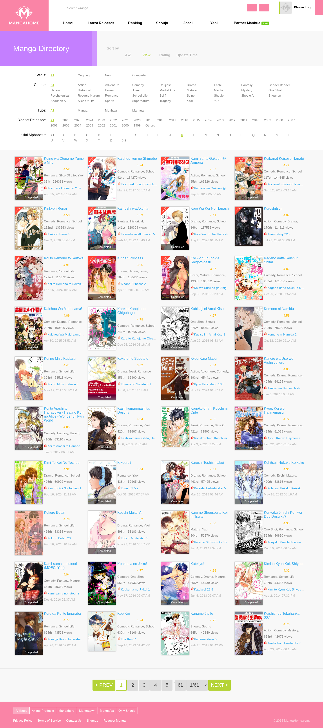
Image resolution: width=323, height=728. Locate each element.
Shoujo (162, 23)
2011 (243, 120)
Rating (164, 55)
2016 (184, 120)
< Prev (104, 685)
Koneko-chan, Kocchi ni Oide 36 (216, 438)
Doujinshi (166, 85)
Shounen (275, 95)
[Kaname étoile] (175, 633)
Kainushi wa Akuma (132, 208)
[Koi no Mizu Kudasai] (29, 378)
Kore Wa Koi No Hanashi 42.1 (214, 234)
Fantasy (246, 85)
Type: (42, 110)
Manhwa (111, 110)
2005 (65, 125)
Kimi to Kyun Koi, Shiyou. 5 (286, 589)
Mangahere (66, 710)
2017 (172, 120)
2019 (148, 120)
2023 (101, 120)
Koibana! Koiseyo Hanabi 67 (287, 184)
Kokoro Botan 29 (59, 538)
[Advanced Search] (252, 7)
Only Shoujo (126, 710)
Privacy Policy (22, 720)
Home (68, 23)
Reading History (319, 7)
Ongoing (84, 75)
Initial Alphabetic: (33, 135)
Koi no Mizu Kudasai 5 (62, 384)
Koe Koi (123, 613)
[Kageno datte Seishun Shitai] (249, 278)
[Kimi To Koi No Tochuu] (29, 482)
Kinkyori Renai (55, 208)
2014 (208, 120)
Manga (82, 110)
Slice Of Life (86, 101)
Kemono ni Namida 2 (282, 334)
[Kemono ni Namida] (249, 328)
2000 (125, 125)
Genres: (40, 85)
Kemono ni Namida (279, 309)
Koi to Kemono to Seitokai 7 (66, 284)
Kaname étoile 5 (205, 639)
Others (150, 125)
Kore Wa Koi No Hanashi (210, 208)
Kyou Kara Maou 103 (208, 384)
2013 (220, 120)
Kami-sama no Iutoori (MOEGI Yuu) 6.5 (74, 593)
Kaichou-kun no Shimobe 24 (140, 184)
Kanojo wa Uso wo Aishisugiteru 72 (291, 388)
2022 (113, 120)
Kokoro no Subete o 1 (136, 384)
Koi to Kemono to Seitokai (64, 258)
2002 (101, 125)
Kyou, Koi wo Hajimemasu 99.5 (289, 438)
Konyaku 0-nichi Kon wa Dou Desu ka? (283, 514)
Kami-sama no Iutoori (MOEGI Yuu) (60, 566)
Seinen (191, 95)
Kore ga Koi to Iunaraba (62, 613)
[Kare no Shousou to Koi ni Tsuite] (175, 532)
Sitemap (92, 720)
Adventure (112, 85)
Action (82, 85)
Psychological (60, 95)
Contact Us (74, 720)
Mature (192, 90)
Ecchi (217, 85)
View (146, 55)
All (52, 75)
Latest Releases (101, 23)
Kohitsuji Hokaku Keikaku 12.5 (288, 488)
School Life (140, 95)
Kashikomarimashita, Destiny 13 (143, 438)
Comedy (138, 85)
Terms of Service (49, 720)
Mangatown (87, 710)
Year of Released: (32, 120)
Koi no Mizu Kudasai (60, 358)
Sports (109, 101)
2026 (65, 120)
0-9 (124, 140)
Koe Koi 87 (128, 639)
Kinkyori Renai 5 (58, 234)
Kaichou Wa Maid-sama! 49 (66, 334)
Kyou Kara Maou (204, 358)
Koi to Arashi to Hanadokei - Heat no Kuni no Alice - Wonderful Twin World (64, 414)
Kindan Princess (130, 258)
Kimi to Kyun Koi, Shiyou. (283, 564)
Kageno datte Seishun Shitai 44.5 (290, 288)
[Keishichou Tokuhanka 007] (249, 633)
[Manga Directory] (264, 7)
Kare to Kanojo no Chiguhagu (131, 311)
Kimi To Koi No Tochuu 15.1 (66, 488)
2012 (232, 120)
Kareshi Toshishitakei (207, 462)
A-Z (128, 55)
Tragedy (165, 101)
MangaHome (24, 15)
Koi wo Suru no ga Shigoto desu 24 (218, 288)
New (108, 75)
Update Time (187, 55)
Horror (109, 90)
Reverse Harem (89, 95)
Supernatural (141, 101)
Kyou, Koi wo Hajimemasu (274, 410)
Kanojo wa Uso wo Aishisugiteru (278, 360)
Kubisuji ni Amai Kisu (207, 309)
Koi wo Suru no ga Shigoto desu (205, 260)
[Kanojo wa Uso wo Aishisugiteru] (249, 378)
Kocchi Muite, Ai (129, 512)
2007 (291, 120)
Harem (55, 90)
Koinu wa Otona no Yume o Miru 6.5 (72, 188)
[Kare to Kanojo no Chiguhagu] (102, 328)
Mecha (218, 90)
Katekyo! (197, 564)
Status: (40, 75)
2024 (89, 120)
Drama (191, 85)
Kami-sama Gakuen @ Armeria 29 (218, 188)
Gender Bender (279, 85)
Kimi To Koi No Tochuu (62, 462)
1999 (137, 125)
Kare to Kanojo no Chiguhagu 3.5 (144, 338)
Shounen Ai (58, 101)
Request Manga (114, 720)
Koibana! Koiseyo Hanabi (284, 158)
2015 (196, 120)
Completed (139, 75)
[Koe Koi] (102, 631)
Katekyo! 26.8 (203, 589)
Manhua (138, 110)
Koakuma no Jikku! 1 (135, 589)
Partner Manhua (251, 23)
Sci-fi (163, 95)
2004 (77, 125)
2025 (77, 120)
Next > (219, 685)
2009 (267, 120)
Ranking (135, 23)
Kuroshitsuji (273, 208)
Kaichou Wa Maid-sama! (63, 309)
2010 (255, 120)
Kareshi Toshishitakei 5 (210, 488)
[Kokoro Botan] (29, 533)
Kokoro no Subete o (132, 358)
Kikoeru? (124, 462)
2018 (160, 120)
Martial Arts (167, 90)
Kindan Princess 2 (133, 284)
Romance (111, 95)
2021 (125, 120)
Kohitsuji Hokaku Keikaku (284, 462)
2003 (89, 125)
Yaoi (214, 23)
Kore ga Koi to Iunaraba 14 (66, 639)
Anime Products (43, 710)
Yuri (216, 101)
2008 (279, 120)
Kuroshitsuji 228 (278, 234)
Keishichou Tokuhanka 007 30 (288, 643)
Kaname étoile (202, 613)
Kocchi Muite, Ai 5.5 (134, 538)
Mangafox (107, 710)
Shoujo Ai (247, 95)
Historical (84, 90)
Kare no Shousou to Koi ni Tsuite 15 (219, 542)
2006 (54, 125)
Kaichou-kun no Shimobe (137, 158)
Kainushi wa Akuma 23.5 (138, 234)
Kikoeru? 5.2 (129, 488)
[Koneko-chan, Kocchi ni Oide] (175, 427)
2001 (113, 125)
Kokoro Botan (54, 512)
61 (180, 685)
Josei (187, 23)
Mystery (246, 90)
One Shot (275, 90)
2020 (137, 120)
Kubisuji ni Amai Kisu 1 (209, 334)
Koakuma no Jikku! (132, 564)
